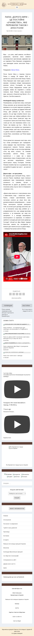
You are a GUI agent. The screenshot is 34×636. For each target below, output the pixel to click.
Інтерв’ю (6, 540)
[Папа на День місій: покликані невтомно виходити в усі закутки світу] (17, 334)
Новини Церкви (17, 31)
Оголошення (7, 520)
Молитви (6, 548)
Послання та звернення (10, 524)
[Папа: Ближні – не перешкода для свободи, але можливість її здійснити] (17, 324)
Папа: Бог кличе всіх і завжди (12, 355)
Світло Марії (17, 621)
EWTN (17, 608)
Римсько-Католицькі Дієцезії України (14, 544)
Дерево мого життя (9, 564)
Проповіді (6, 532)
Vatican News (15, 70)
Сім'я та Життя (17, 616)
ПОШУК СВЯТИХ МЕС (17, 490)
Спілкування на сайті (9, 560)
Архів (5, 568)
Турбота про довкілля (10, 528)
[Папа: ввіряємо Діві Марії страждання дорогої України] (17, 343)
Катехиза (6, 536)
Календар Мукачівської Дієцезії (13, 552)
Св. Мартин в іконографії (10, 556)
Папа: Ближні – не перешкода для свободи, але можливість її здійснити (15, 328)
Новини (5, 515)
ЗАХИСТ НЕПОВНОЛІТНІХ (17, 508)
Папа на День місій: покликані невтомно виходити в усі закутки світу (16, 337)
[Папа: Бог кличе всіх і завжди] (17, 352)
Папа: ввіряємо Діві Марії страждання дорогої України (15, 347)
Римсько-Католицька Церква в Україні (17, 599)
